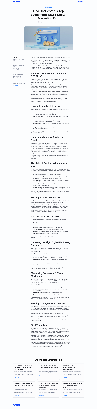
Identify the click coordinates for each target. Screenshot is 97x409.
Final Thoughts (15, 85)
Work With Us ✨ (81, 1)
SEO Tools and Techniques (18, 74)
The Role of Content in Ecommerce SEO (17, 69)
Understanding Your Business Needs (18, 66)
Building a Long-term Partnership (19, 83)
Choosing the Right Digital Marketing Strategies (18, 77)
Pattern (37, 336)
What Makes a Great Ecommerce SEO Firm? (19, 60)
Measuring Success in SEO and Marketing (18, 80)
